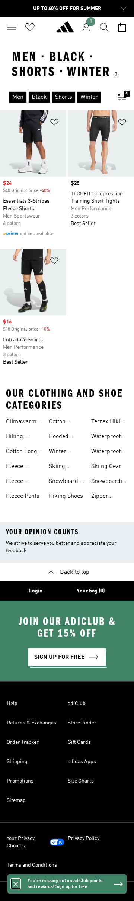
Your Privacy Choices (21, 842)
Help (12, 703)
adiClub (77, 703)
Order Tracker (23, 742)
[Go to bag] (122, 27)
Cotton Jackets (58, 422)
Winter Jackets (58, 452)
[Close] (15, 884)
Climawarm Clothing (21, 422)
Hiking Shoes (66, 496)
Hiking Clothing (17, 437)
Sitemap (16, 800)
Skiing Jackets (58, 467)
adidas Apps (82, 761)
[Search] (104, 27)
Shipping (17, 761)
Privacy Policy (83, 838)
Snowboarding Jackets (67, 482)
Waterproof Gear (106, 452)
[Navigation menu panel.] (12, 27)
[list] (55, 97)
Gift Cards (79, 742)
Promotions (20, 781)
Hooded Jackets (58, 437)
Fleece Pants (22, 496)
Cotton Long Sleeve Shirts (23, 452)
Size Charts (81, 781)
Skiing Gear (106, 467)
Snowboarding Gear (110, 482)
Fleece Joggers (16, 482)
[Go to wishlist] (30, 27)
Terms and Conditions (32, 865)
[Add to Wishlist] (54, 123)
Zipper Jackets (101, 497)
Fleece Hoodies (16, 467)
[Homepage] (65, 30)
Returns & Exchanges (31, 722)
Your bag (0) (91, 591)
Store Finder (82, 722)
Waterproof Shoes (106, 437)
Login (35, 591)
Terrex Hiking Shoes (109, 422)
